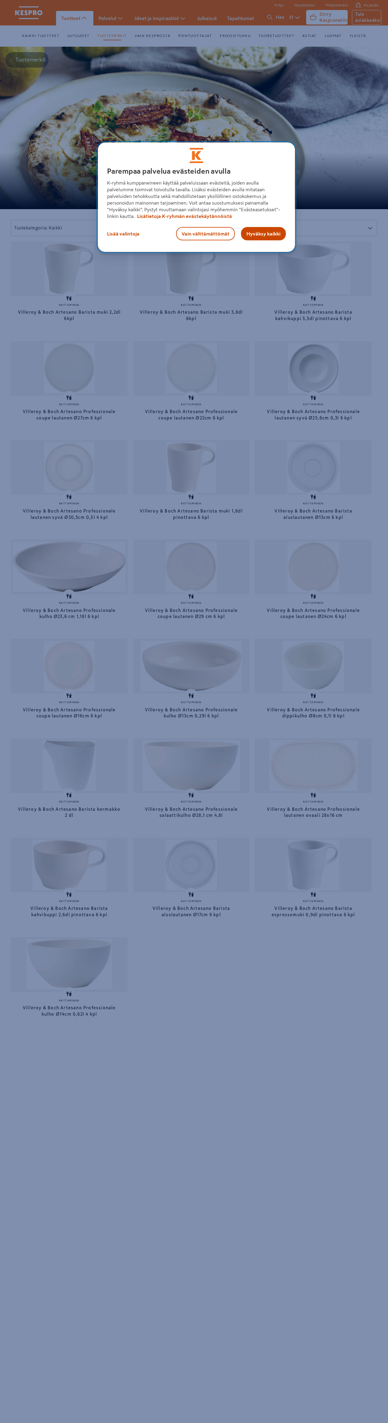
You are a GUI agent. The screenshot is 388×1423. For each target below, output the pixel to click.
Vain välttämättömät (205, 233)
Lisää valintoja (123, 233)
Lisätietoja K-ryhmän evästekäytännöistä (184, 215)
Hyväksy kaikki (263, 233)
